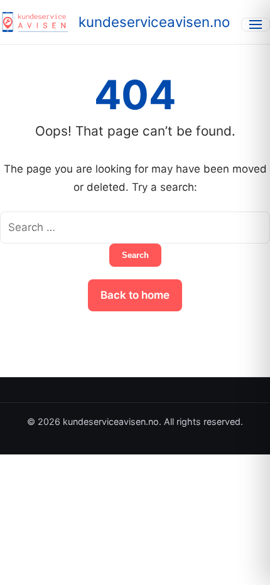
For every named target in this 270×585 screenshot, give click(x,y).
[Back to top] (243, 565)
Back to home (135, 295)
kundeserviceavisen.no (154, 21)
